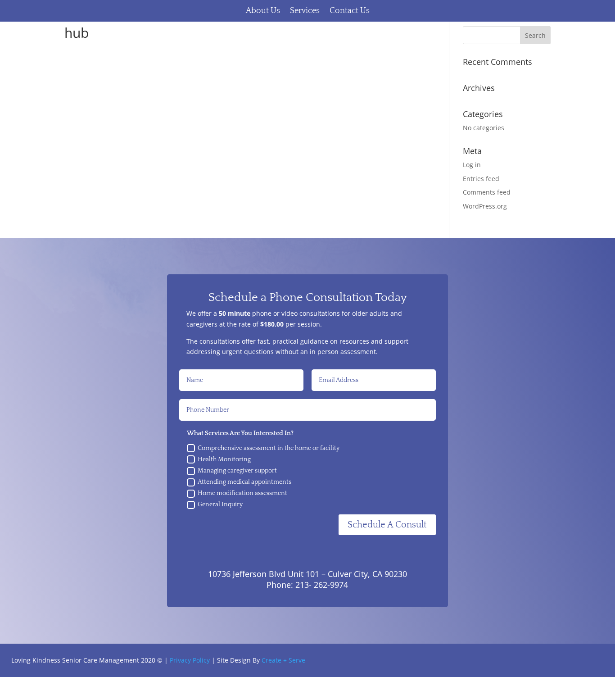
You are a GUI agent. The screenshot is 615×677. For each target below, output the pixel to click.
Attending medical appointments (244, 482)
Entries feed (481, 178)
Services (305, 10)
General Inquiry (220, 504)
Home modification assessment (242, 493)
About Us (263, 10)
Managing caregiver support (237, 470)
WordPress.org (485, 206)
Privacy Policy (190, 660)
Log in (472, 164)
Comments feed (487, 192)
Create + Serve (283, 660)
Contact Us (350, 10)
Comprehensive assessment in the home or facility (268, 448)
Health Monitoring (224, 459)
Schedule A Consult (387, 525)
